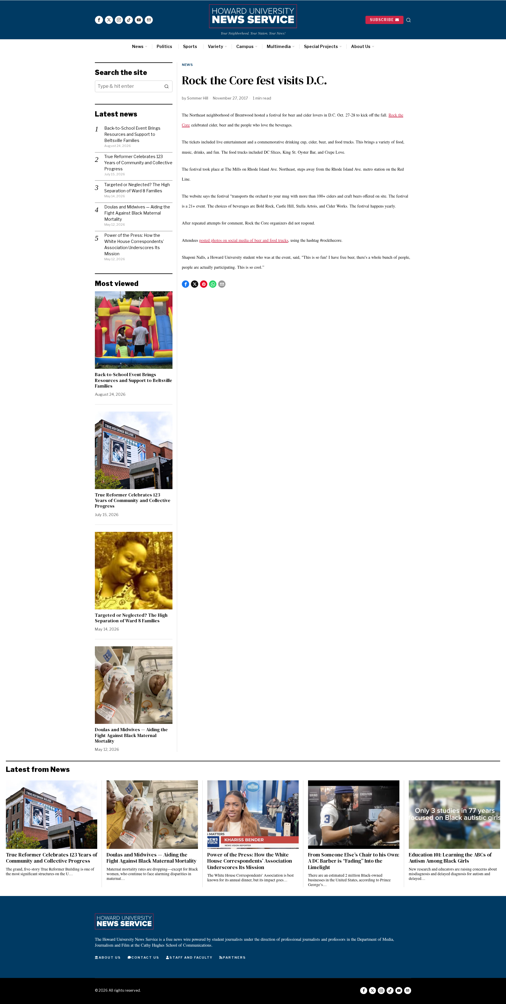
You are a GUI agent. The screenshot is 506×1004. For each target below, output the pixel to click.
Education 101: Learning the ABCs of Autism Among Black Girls (450, 858)
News (187, 65)
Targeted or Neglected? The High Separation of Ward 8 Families (131, 617)
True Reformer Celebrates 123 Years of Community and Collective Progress (138, 162)
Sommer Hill (197, 98)
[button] (166, 86)
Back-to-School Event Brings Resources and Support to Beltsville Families (132, 134)
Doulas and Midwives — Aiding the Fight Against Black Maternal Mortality (137, 213)
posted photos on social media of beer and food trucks (243, 240)
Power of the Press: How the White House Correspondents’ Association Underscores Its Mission (249, 861)
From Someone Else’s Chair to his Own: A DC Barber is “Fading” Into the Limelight (353, 861)
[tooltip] (99, 20)
